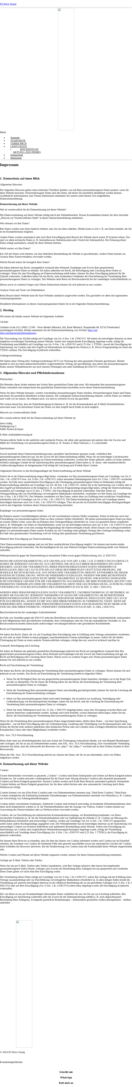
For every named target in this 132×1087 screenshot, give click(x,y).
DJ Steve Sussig (8, 4)
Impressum (16, 158)
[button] (66, 132)
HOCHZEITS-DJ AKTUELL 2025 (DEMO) (27, 150)
